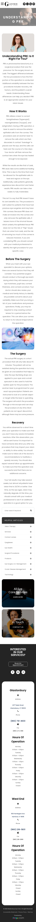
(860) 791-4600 (18, 721)
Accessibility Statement (10, 912)
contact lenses (10, 537)
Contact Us (18, 627)
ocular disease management (15, 569)
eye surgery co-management (15, 564)
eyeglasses (9, 542)
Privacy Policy (22, 912)
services (8, 532)
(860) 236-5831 (18, 829)
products (8, 558)
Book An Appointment (18, 664)
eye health (8, 548)
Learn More (18, 597)
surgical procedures (12, 553)
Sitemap (30, 912)
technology (9, 575)
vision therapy (10, 526)
